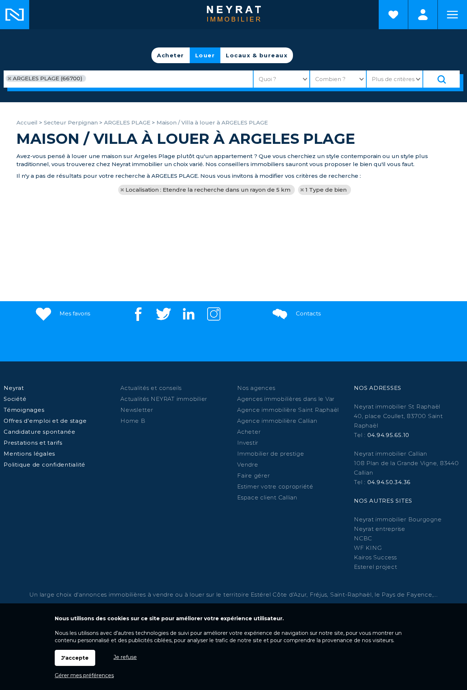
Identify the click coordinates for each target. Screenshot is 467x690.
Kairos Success (375, 557)
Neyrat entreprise (379, 528)
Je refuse (125, 657)
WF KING (368, 547)
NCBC (363, 538)
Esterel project (375, 566)
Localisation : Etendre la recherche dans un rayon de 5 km (208, 189)
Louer (205, 55)
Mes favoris (74, 313)
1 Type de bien (326, 189)
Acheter (170, 55)
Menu (452, 14)
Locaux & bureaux (256, 55)
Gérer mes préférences (84, 675)
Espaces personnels (422, 14)
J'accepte (75, 658)
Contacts (307, 313)
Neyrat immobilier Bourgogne (397, 519)
